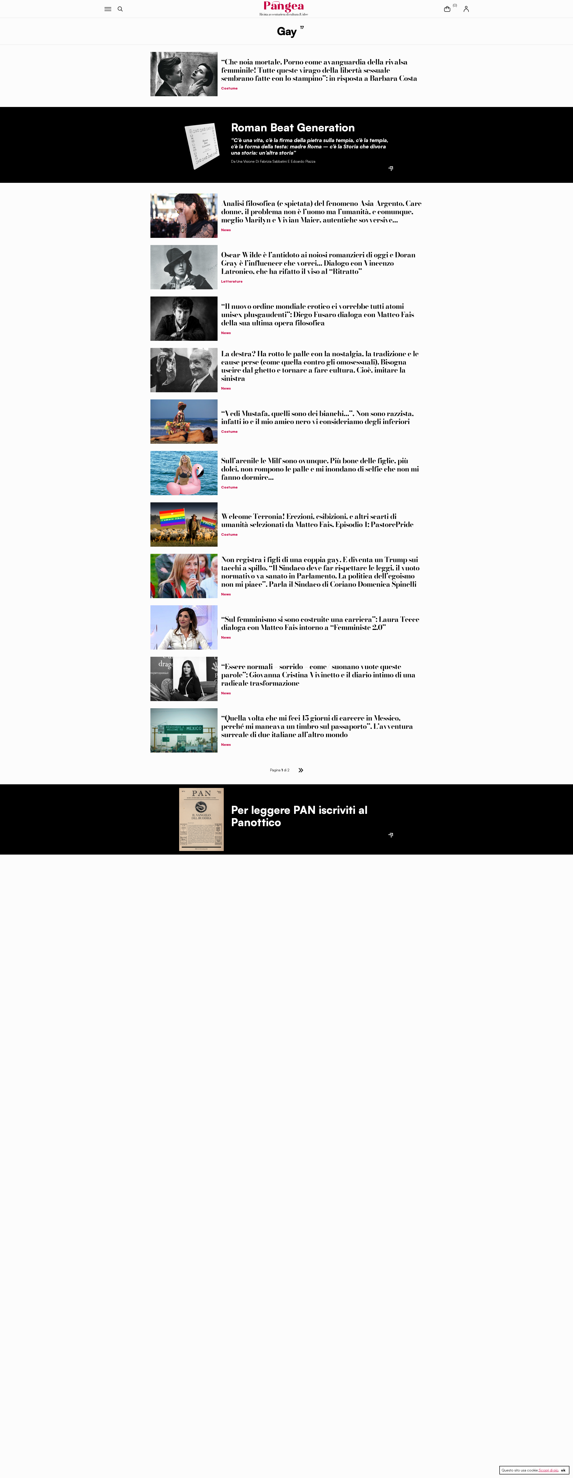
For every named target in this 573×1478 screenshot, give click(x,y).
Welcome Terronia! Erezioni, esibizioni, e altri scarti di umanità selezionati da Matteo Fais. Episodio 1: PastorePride (317, 520)
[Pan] (201, 819)
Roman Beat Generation (293, 127)
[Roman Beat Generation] (201, 145)
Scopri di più (548, 1470)
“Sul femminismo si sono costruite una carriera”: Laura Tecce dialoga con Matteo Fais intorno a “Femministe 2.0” (320, 623)
